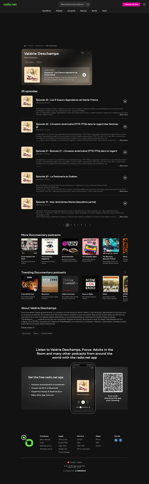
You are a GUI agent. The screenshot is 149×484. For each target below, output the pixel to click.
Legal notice (62, 446)
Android (98, 446)
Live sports (71, 11)
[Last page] (90, 225)
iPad (97, 442)
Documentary (29, 62)
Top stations (46, 11)
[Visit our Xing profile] (120, 440)
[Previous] (118, 234)
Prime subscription (83, 449)
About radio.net (45, 439)
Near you (83, 11)
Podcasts (59, 11)
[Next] (125, 234)
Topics (104, 11)
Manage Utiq (62, 449)
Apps (78, 442)
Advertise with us (45, 446)
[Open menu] (144, 4)
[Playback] (84, 75)
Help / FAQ (80, 446)
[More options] (88, 53)
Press (42, 442)
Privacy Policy (63, 442)
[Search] (88, 4)
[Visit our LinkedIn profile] (116, 440)
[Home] (25, 46)
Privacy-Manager (64, 452)
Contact (79, 439)
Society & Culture (47, 333)
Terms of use (62, 439)
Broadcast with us (46, 449)
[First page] (59, 225)
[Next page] (85, 225)
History (39, 62)
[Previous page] (63, 225)
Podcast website (26, 327)
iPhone (98, 439)
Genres (94, 11)
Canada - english (76, 462)
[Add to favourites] (82, 53)
